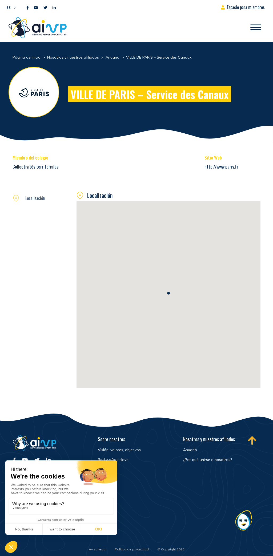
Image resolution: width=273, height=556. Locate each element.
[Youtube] (36, 8)
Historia (104, 469)
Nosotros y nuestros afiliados (209, 439)
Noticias (105, 493)
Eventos (105, 505)
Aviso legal (97, 549)
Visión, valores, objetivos (119, 449)
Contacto (106, 528)
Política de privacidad (132, 549)
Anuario (190, 449)
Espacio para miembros (246, 7)
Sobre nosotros (111, 439)
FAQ (101, 516)
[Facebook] (27, 8)
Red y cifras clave (113, 459)
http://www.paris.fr (221, 166)
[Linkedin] (54, 8)
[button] (9, 7)
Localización (35, 198)
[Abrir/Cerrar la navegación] (255, 27)
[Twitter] (45, 8)
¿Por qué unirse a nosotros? (207, 459)
